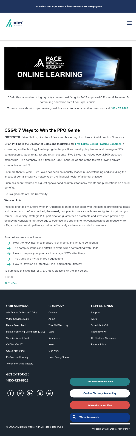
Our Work (54, 351)
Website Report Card (17, 338)
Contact (53, 312)
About (52, 319)
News (52, 344)
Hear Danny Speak (59, 357)
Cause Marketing (15, 351)
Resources (54, 338)
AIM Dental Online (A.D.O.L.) (21, 312)
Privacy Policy (98, 344)
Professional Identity (17, 357)
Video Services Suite (17, 319)
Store (51, 331)
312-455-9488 (119, 108)
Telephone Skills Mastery (19, 363)
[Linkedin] (49, 393)
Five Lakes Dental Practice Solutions (98, 144)
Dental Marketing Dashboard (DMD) (25, 331)
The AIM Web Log (58, 325)
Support (95, 312)
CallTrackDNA (14, 344)
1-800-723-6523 (17, 380)
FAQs (94, 319)
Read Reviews (99, 331)
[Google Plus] (30, 393)
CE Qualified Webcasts (103, 338)
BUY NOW (10, 283)
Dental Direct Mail (16, 325)
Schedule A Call (99, 325)
